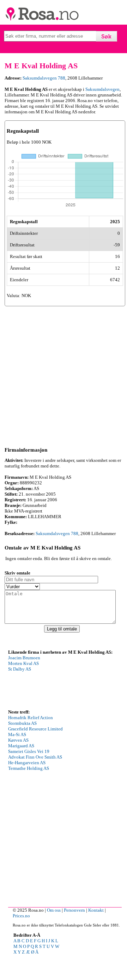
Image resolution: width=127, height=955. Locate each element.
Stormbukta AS (22, 723)
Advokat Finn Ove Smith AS (35, 757)
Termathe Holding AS (28, 768)
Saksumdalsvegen (102, 89)
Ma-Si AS (17, 734)
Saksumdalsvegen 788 (44, 78)
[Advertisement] (63, 375)
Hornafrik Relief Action (30, 717)
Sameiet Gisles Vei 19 (28, 751)
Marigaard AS (21, 745)
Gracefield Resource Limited (35, 728)
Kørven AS (18, 740)
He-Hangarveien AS (27, 762)
